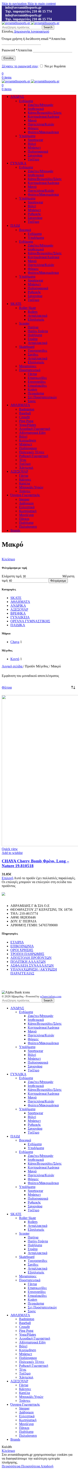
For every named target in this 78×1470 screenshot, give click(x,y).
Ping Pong (26, 421)
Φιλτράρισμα (58, 580)
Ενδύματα (26, 101)
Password (17, 50)
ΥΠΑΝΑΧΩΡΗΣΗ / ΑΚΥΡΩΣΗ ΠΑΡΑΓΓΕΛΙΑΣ (33, 971)
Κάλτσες (25, 479)
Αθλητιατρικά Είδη (32, 432)
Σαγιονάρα (35, 155)
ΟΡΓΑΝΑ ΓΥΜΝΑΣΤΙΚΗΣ (30, 621)
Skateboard (26, 346)
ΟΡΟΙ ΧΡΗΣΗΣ (21, 950)
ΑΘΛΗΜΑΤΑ (20, 602)
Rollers (32, 312)
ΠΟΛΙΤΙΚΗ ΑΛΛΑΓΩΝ (28, 961)
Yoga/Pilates (27, 425)
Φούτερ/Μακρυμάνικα (43, 132)
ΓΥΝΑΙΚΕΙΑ (20, 617)
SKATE (15, 598)
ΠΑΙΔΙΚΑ (17, 625)
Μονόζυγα (26, 515)
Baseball (25, 413)
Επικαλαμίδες (37, 385)
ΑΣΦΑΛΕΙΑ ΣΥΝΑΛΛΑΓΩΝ (32, 965)
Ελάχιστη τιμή (11, 576)
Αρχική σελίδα (12, 666)
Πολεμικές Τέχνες (31, 452)
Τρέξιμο (33, 159)
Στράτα (32, 339)
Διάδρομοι (26, 503)
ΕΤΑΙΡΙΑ (17, 942)
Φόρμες (33, 128)
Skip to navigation (15, 3)
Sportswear (35, 140)
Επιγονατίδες (37, 381)
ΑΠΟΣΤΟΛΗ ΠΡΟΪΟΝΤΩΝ (31, 958)
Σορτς (32, 401)
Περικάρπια (36, 393)
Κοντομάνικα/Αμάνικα (43, 116)
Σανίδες (33, 354)
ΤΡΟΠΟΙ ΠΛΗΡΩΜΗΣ (27, 954)
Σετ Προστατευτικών (42, 397)
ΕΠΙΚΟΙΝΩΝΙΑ (22, 946)
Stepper (24, 499)
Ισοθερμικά (36, 109)
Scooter (24, 323)
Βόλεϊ (32, 144)
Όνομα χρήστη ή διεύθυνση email (33, 39)
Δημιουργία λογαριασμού (31, 31)
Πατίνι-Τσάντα (38, 331)
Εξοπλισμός (36, 319)
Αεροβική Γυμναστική (34, 429)
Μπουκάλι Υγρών (31, 487)
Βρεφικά (25, 230)
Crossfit (24, 417)
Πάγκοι (24, 519)
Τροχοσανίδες (37, 350)
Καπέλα (24, 483)
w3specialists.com (50, 996)
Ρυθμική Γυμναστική (33, 456)
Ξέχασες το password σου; (20, 66)
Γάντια (32, 374)
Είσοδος (8, 58)
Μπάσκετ (34, 147)
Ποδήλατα (35, 335)
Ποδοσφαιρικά (38, 151)
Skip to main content (42, 3)
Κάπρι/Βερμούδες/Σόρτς (45, 112)
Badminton (26, 409)
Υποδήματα (27, 136)
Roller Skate (27, 308)
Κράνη (32, 389)
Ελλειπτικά (26, 507)
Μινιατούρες (27, 366)
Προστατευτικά (29, 370)
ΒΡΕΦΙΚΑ (18, 613)
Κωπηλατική (27, 511)
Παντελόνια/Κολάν (41, 124)
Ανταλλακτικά (37, 315)
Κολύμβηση (27, 440)
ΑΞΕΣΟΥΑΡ (19, 609)
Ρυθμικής (34, 214)
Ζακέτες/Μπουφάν (40, 105)
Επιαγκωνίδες (37, 378)
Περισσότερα (21, 1466)
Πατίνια (33, 327)
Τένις (22, 460)
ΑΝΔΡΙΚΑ (18, 605)
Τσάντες (24, 491)
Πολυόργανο (28, 526)
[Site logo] (16, 23)
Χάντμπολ (26, 467)
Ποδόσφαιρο (28, 448)
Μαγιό (32, 120)
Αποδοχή (47, 1466)
